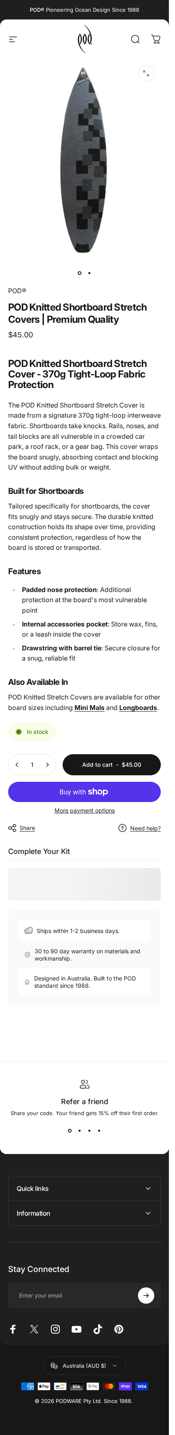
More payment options (85, 810)
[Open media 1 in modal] (146, 73)
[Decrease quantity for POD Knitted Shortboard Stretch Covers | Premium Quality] (17, 765)
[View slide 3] (89, 1131)
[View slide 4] (99, 1131)
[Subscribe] (146, 1295)
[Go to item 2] (89, 273)
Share (27, 827)
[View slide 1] (70, 1131)
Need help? (145, 828)
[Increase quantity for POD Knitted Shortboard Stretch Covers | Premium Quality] (47, 765)
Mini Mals (89, 708)
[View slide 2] (80, 1131)
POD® (17, 291)
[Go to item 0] (80, 273)
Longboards (138, 708)
